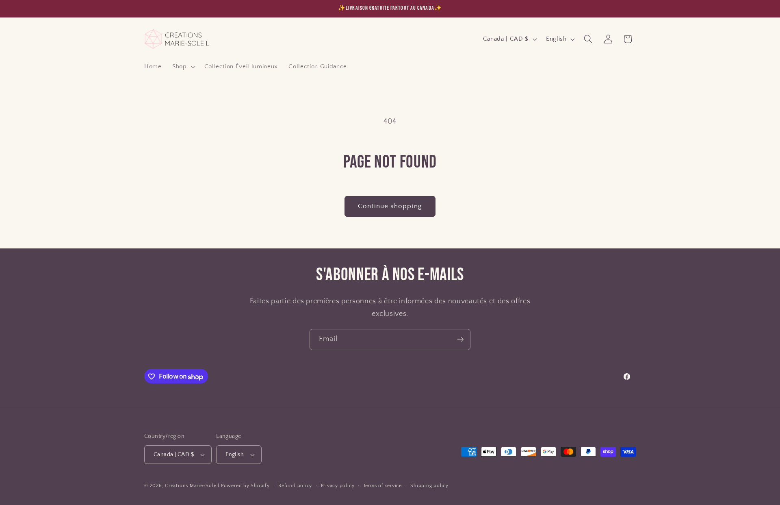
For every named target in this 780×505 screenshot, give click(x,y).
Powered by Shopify (245, 485)
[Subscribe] (460, 339)
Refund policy (295, 485)
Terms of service (382, 485)
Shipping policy (429, 485)
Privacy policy (338, 485)
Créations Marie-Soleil (192, 485)
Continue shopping (390, 206)
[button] (183, 66)
